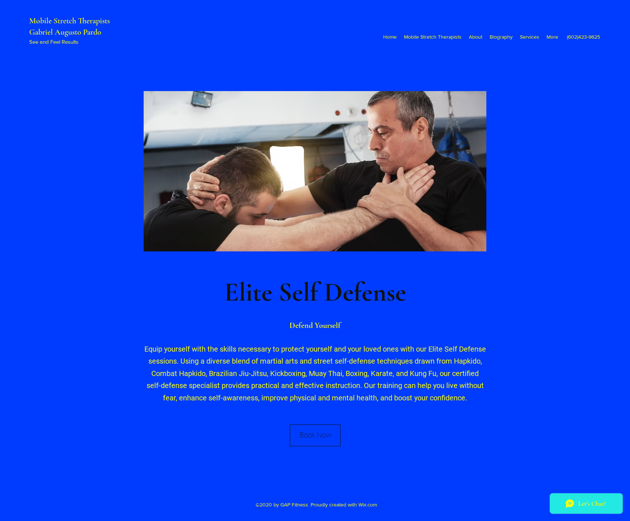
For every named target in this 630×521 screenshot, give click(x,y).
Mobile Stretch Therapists (70, 21)
